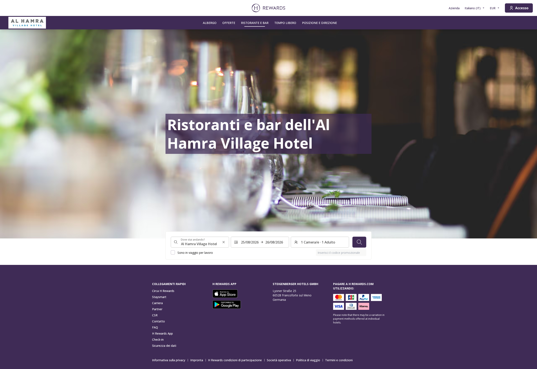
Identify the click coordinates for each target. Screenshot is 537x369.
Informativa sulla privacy (168, 360)
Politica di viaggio (308, 360)
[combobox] (200, 242)
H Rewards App (162, 333)
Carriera (157, 303)
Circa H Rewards (163, 291)
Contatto (158, 321)
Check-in (158, 340)
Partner (157, 309)
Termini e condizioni (339, 360)
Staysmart (159, 297)
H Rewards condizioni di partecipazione (235, 360)
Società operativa (279, 360)
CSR (155, 315)
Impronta (196, 360)
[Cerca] (359, 242)
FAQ (155, 327)
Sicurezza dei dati (164, 346)
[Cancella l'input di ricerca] (224, 242)
